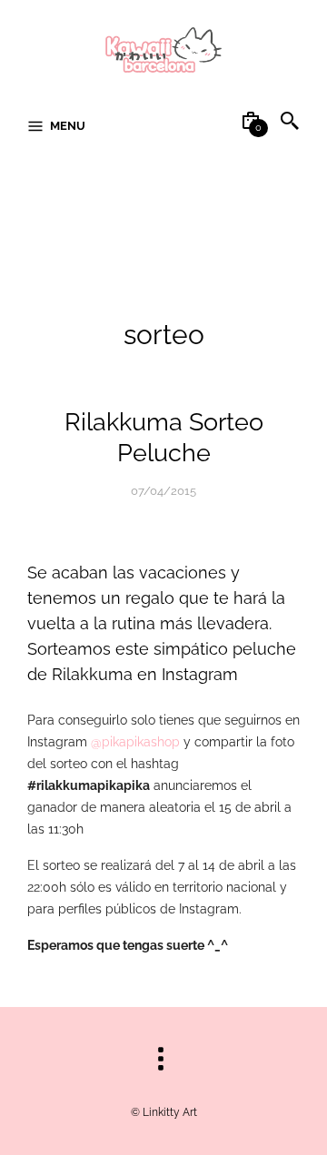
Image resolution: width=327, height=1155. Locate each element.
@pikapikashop (135, 742)
